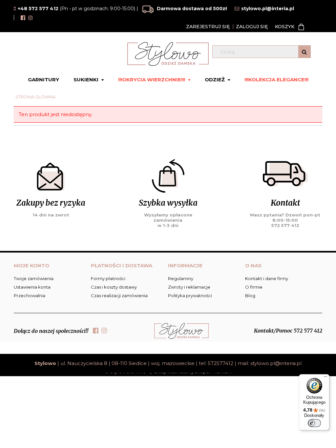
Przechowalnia (29, 295)
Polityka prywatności (190, 295)
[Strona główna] (168, 54)
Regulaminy (180, 278)
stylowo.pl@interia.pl (276, 363)
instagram (30, 17)
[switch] (314, 423)
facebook (23, 17)
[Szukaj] (304, 52)
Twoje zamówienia (33, 278)
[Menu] (325, 378)
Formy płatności (108, 278)
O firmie (253, 287)
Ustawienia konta (32, 287)
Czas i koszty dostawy (114, 287)
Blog (250, 295)
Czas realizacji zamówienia (119, 295)
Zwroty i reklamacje (189, 287)
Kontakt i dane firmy (266, 278)
